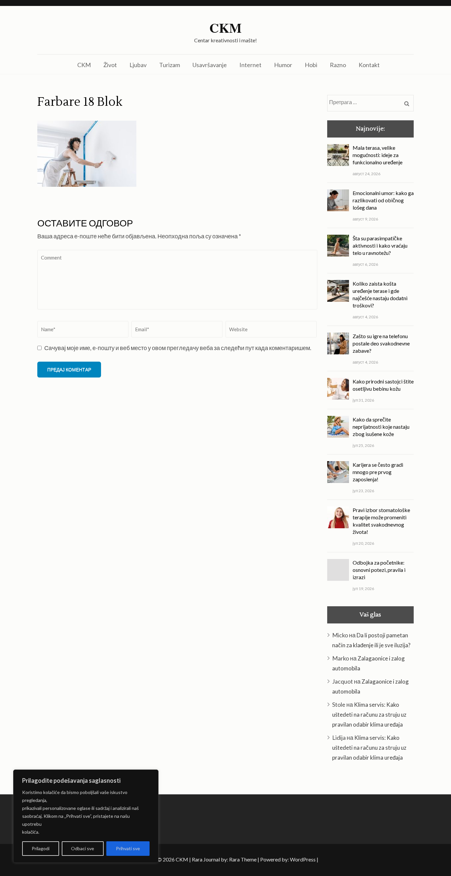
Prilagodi (41, 848)
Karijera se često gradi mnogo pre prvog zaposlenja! (378, 471)
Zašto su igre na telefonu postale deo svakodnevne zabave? (381, 343)
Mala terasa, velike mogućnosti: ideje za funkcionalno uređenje (377, 154)
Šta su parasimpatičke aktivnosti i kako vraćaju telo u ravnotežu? (380, 245)
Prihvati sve (128, 848)
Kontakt (369, 64)
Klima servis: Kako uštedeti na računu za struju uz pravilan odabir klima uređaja (369, 714)
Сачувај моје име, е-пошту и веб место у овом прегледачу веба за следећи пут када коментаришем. (177, 347)
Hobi (311, 64)
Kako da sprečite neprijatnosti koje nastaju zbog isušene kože (381, 426)
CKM (225, 27)
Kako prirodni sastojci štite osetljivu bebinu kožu (383, 385)
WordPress (303, 859)
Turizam (169, 64)
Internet (250, 64)
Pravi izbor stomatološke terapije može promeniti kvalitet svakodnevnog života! (381, 521)
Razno (338, 64)
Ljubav (138, 64)
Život (110, 64)
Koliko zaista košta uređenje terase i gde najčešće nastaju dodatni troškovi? (380, 294)
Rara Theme (243, 859)
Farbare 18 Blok (79, 102)
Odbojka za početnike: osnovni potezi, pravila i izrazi (379, 569)
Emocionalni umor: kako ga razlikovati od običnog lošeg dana (383, 200)
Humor (283, 64)
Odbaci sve (82, 848)
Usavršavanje (209, 64)
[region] (85, 816)
